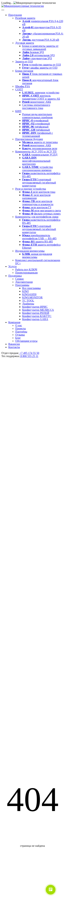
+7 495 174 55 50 (29, 353)
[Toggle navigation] (2, 10)
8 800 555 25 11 (29, 356)
